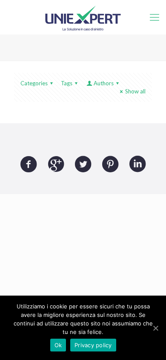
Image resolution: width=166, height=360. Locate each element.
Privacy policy (93, 345)
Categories (34, 83)
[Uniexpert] (83, 17)
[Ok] (155, 328)
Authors (104, 83)
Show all (135, 91)
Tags (66, 83)
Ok (58, 345)
